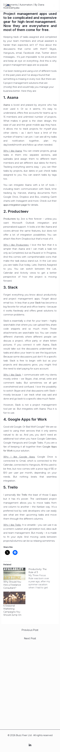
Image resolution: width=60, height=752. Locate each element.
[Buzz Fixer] (8, 5)
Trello (24, 494)
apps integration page (15, 204)
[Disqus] (30, 683)
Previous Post (30, 630)
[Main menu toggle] (54, 5)
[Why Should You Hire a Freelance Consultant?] (14, 574)
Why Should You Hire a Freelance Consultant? (12, 584)
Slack (38, 302)
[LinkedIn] (30, 745)
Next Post (30, 638)
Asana (6, 105)
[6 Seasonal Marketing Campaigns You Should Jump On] (14, 598)
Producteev (9, 218)
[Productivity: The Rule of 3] (41, 578)
